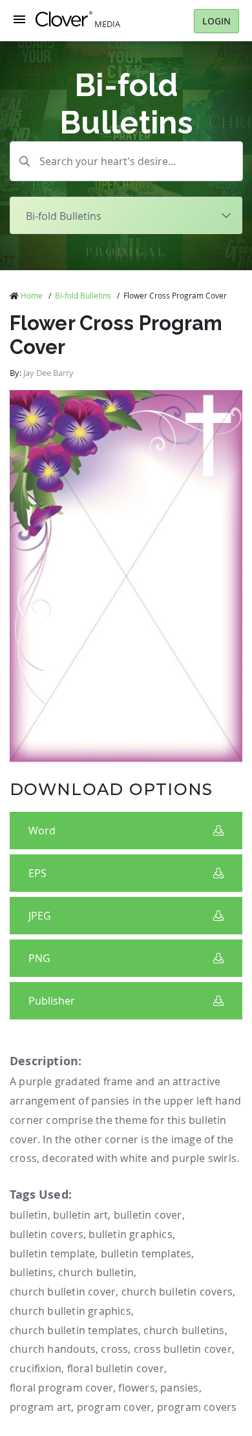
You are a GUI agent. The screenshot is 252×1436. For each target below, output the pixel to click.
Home (32, 295)
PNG (39, 958)
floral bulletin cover (115, 1368)
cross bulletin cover (183, 1349)
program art (40, 1407)
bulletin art (80, 1215)
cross (114, 1349)
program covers (197, 1407)
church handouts (53, 1349)
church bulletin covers (177, 1291)
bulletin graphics (130, 1234)
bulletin (29, 1215)
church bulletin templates (74, 1330)
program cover (114, 1407)
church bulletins (183, 1330)
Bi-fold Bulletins (83, 295)
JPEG (39, 916)
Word (42, 830)
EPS (37, 873)
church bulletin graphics (70, 1311)
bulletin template (52, 1253)
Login (216, 21)
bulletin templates (146, 1253)
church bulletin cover (63, 1291)
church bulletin (96, 1272)
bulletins (31, 1272)
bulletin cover (148, 1215)
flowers (136, 1388)
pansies (179, 1388)
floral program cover (61, 1388)
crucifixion (35, 1368)
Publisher (51, 1001)
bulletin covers (46, 1234)
